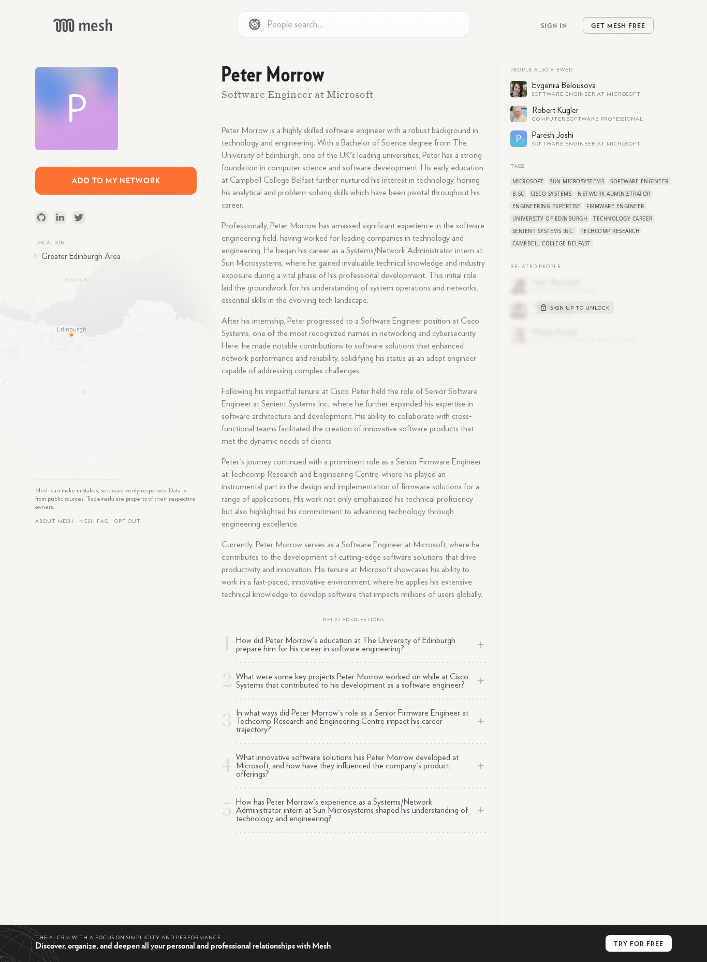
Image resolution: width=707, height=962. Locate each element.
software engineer (639, 181)
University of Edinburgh (549, 218)
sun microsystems (577, 181)
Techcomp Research (610, 231)
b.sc (518, 193)
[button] (94, 521)
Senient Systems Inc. (543, 231)
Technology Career (623, 218)
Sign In (554, 25)
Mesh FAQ (94, 521)
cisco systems (551, 193)
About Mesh (54, 521)
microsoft (528, 181)
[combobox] (353, 24)
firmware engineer (615, 206)
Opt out (127, 521)
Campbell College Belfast (551, 243)
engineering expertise (546, 206)
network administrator (614, 193)
